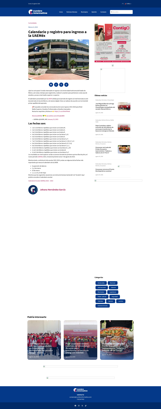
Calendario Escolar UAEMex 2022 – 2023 (40, 181)
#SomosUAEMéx (37, 116)
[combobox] (121, 12)
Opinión (94, 12)
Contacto (103, 12)
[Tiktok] (85, 405)
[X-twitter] (82, 405)
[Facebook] (75, 405)
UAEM (50, 99)
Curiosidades (32, 23)
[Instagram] (78, 405)
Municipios (84, 12)
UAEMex (40, 157)
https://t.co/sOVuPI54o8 (62, 111)
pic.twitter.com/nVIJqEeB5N (55, 116)
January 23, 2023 (53, 119)
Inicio (61, 12)
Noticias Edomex (72, 12)
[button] (51, 85)
